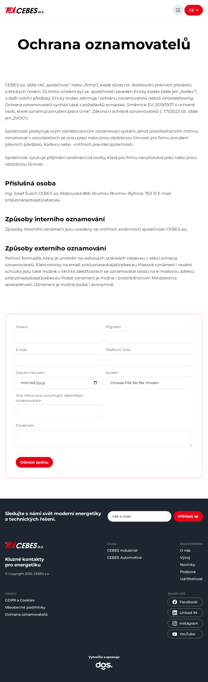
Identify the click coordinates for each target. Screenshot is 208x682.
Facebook (189, 602)
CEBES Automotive (124, 557)
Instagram (189, 623)
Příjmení (113, 327)
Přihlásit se (188, 516)
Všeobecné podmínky (25, 607)
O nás (185, 550)
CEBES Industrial (122, 550)
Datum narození (30, 372)
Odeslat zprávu (34, 462)
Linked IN (188, 612)
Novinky (187, 564)
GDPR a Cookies (19, 600)
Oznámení (25, 425)
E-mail (21, 349)
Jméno (22, 327)
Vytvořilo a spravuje (104, 657)
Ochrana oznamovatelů (26, 614)
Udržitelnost (191, 579)
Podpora (188, 571)
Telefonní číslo (118, 349)
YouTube (187, 634)
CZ (191, 10)
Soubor (112, 372)
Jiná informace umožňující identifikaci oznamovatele (49, 398)
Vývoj (185, 557)
